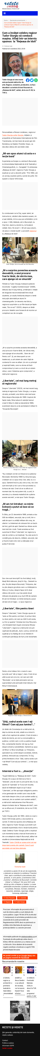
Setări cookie (7, 1048)
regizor (8, 902)
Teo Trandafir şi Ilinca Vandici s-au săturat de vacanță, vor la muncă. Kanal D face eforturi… (20, 980)
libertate (23, 898)
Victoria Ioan (8, 46)
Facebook (25, 958)
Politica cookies (8, 1043)
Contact (5, 1040)
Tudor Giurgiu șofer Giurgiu (12, 135)
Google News (26, 955)
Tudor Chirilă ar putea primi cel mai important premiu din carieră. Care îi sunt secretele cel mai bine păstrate (19, 845)
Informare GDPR (8, 1046)
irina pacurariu (10, 898)
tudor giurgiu (20, 902)
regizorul (32, 231)
